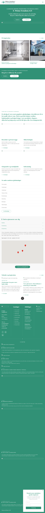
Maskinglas (4, 201)
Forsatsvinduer (4, 207)
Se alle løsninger (6, 211)
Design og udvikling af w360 (6, 510)
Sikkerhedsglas (4, 204)
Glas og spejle (4, 184)
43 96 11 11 (27, 19)
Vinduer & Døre (17, 315)
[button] (42, 2)
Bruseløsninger (4, 195)
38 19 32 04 (28, 321)
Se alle (42, 38)
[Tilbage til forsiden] (8, 2)
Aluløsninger (4, 190)
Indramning (4, 198)
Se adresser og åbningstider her (22, 266)
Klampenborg (27, 324)
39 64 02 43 (28, 328)
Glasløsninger (4, 187)
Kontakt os (18, 19)
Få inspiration (6, 38)
